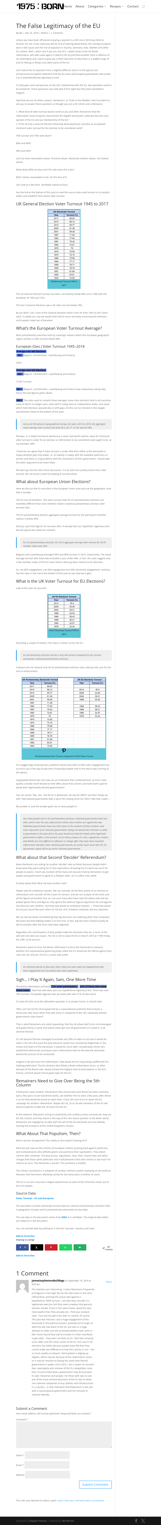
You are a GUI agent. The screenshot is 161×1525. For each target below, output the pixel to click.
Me (20, 32)
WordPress (68, 1520)
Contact (133, 6)
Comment (22, 1419)
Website (20, 1474)
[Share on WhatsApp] (65, 1247)
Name (20, 1455)
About (79, 6)
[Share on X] (37, 1247)
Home (67, 6)
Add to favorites (25, 1235)
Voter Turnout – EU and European (35, 1198)
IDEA (64, 1217)
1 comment (57, 32)
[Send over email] (80, 1247)
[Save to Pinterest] (51, 1247)
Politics (44, 32)
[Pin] (64, 752)
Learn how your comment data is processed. (81, 1500)
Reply (109, 1281)
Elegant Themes (38, 1520)
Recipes (115, 6)
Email (20, 1465)
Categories (95, 6)
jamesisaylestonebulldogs (48, 1280)
